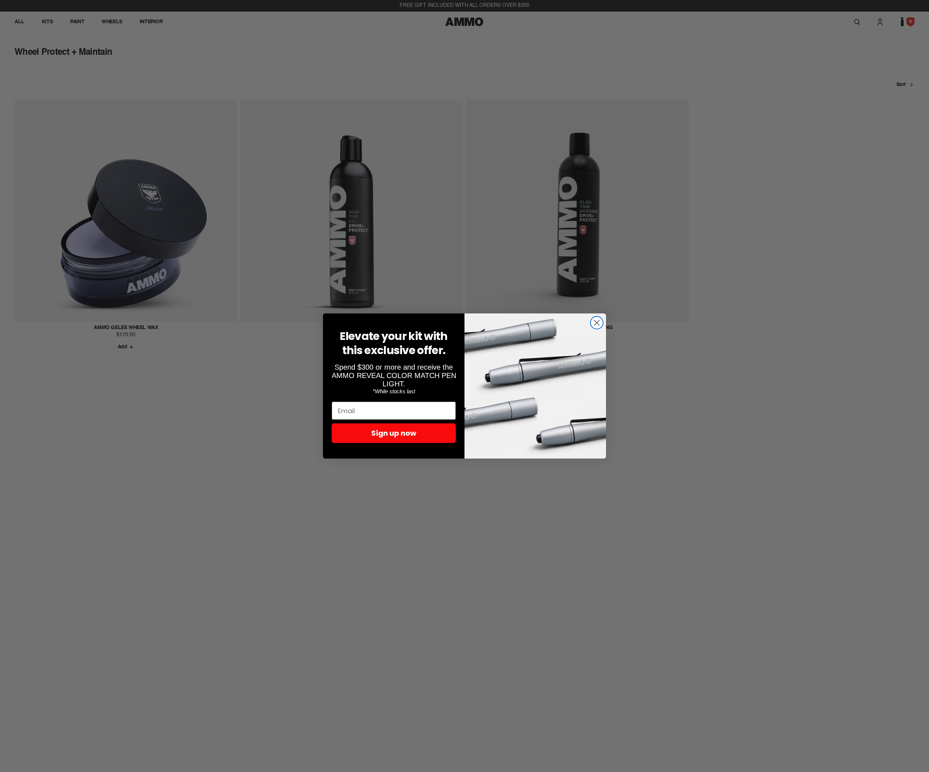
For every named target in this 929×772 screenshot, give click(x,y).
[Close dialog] (596, 322)
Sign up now (393, 433)
